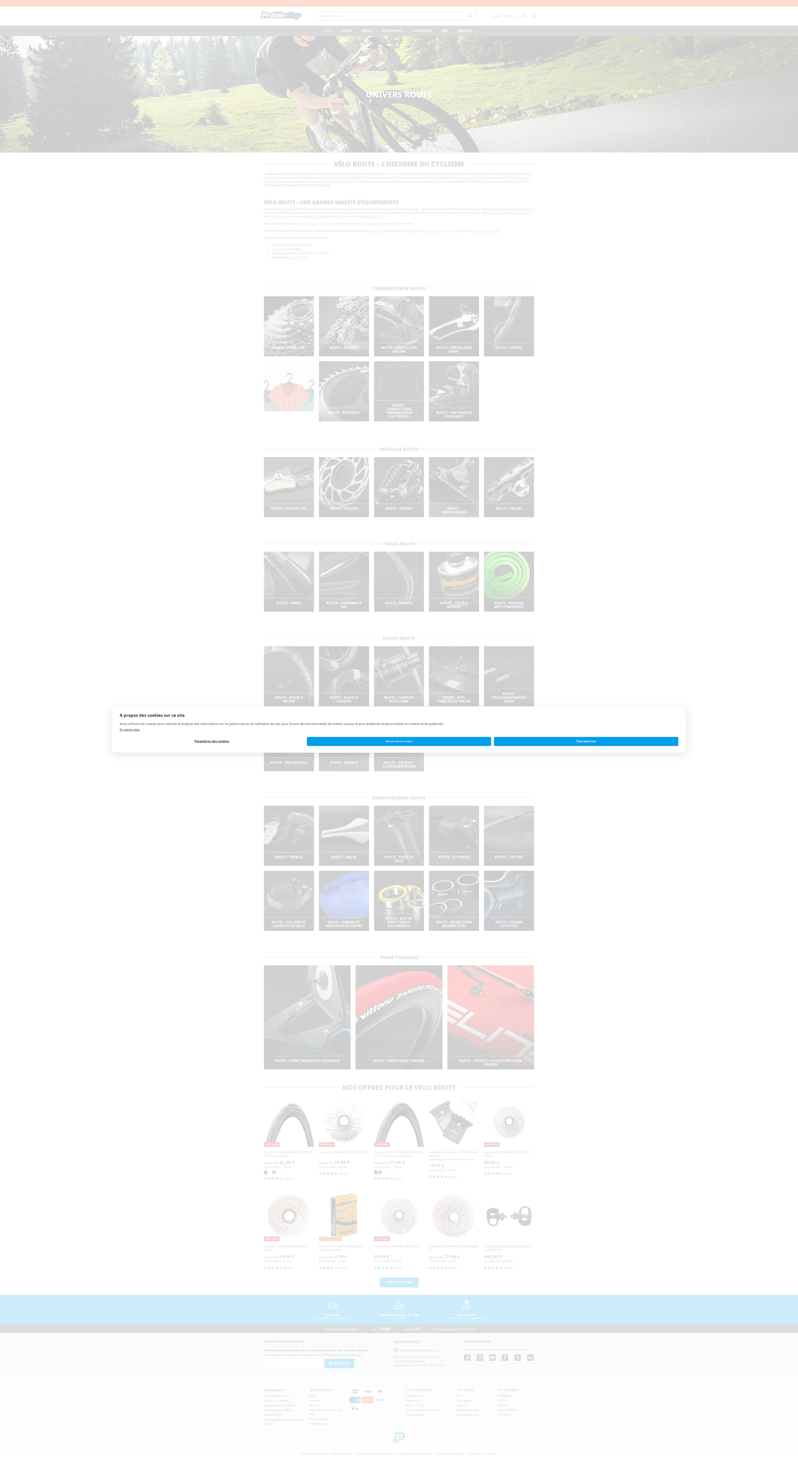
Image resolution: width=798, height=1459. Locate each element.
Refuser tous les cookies (399, 741)
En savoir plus (130, 729)
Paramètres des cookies (212, 741)
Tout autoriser (586, 741)
